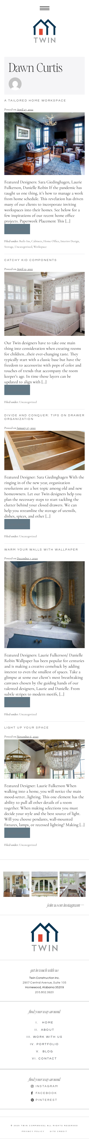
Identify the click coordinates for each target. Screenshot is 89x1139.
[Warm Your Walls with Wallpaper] (44, 604)
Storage (8, 247)
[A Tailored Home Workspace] (44, 143)
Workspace (40, 247)
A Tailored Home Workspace (35, 100)
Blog (44, 1051)
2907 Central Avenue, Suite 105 (44, 982)
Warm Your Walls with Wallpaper (41, 549)
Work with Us (45, 1036)
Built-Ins (24, 241)
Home (45, 1022)
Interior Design (69, 241)
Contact (44, 1058)
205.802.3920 (44, 992)
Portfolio (44, 1044)
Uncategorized (23, 247)
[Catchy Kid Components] (44, 304)
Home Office (51, 241)
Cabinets (36, 241)
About (44, 1029)
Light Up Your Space (26, 727)
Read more (19, 228)
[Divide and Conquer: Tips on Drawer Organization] (44, 450)
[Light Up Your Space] (44, 759)
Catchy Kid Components (30, 260)
